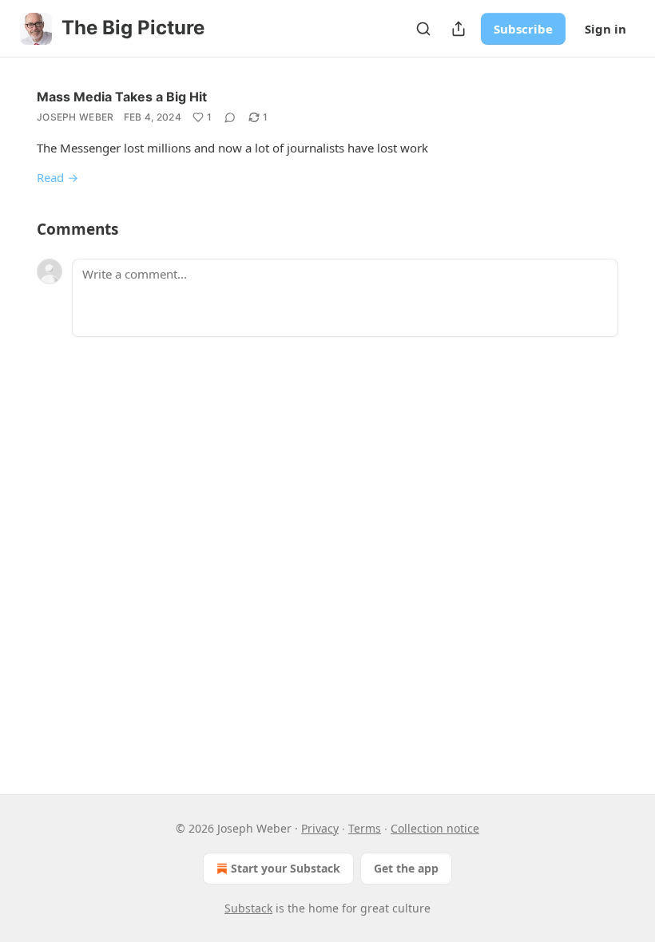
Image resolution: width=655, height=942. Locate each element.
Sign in (605, 29)
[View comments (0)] (230, 117)
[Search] (423, 29)
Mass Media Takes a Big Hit (122, 97)
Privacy (320, 828)
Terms (364, 828)
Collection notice (435, 828)
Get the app (406, 868)
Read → (57, 177)
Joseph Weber (75, 117)
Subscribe (523, 29)
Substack (248, 908)
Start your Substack (285, 868)
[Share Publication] (458, 29)
